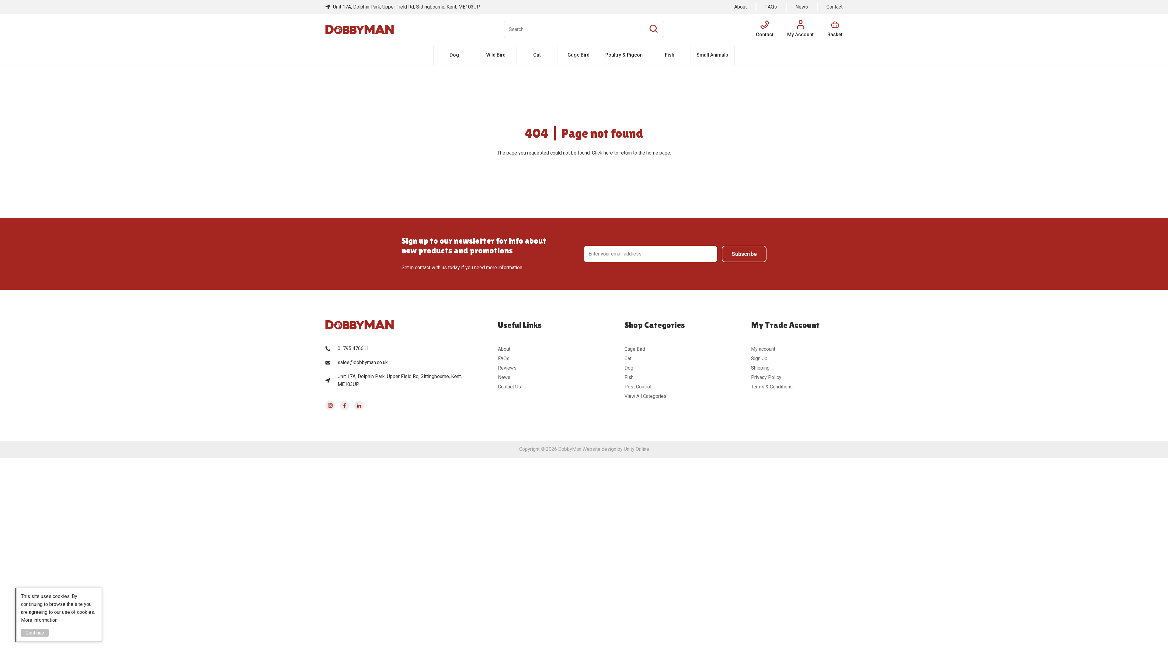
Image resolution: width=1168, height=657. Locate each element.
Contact (834, 7)
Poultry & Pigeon (624, 55)
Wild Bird (496, 55)
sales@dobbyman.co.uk (363, 362)
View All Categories (645, 396)
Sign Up (759, 358)
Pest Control (637, 387)
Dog (454, 55)
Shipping (760, 368)
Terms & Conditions (772, 387)
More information (39, 620)
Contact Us (509, 387)
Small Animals (712, 55)
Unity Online (636, 449)
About (740, 7)
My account (763, 349)
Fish (669, 55)
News (801, 7)
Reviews (507, 368)
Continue (35, 633)
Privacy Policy (766, 377)
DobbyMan (359, 29)
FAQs (771, 7)
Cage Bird (578, 55)
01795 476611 (353, 348)
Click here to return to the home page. (631, 153)
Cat (537, 55)
